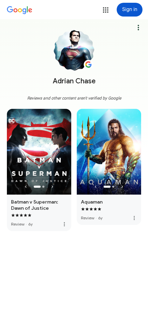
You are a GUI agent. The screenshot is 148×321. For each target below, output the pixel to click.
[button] (106, 10)
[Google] (19, 10)
